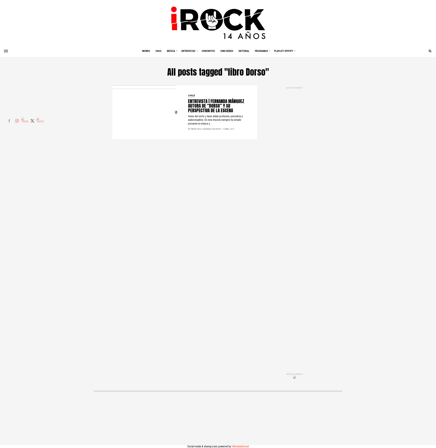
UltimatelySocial (240, 446)
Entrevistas (188, 51)
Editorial (244, 51)
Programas (261, 51)
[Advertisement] (295, 226)
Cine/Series (226, 51)
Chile (158, 51)
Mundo (146, 51)
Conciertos (208, 51)
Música (171, 51)
